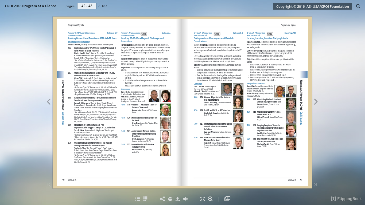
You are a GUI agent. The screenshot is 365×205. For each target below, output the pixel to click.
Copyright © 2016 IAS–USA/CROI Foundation (312, 6)
